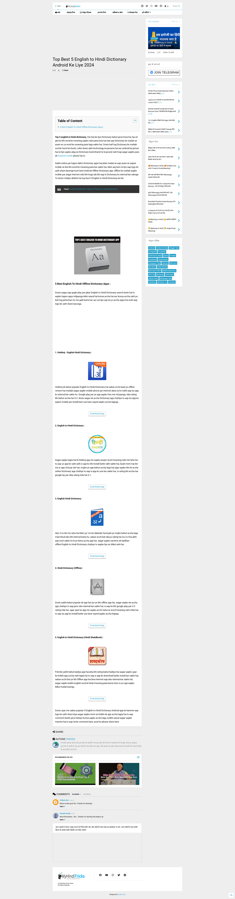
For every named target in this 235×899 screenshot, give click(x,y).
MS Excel (173, 263)
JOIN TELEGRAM (166, 72)
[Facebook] (161, 6)
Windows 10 (162, 282)
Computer (152, 252)
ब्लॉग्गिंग (146, 12)
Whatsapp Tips (165, 278)
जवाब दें (61, 806)
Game (166, 255)
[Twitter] (147, 6)
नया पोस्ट (152, 85)
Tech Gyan (154, 38)
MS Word (152, 267)
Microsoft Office (155, 271)
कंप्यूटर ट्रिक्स (86, 12)
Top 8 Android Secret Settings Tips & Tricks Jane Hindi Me (73, 778)
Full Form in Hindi (155, 255)
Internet (165, 263)
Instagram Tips (154, 263)
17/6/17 (71, 800)
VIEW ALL (175, 84)
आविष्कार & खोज (117, 12)
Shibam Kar (64, 800)
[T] (142, 6)
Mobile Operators (169, 271)
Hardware (152, 259)
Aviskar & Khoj (162, 248)
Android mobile (65, 155)
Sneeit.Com (122, 894)
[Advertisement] (97, 35)
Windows (152, 282)
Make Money (162, 267)
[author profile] (58, 70)
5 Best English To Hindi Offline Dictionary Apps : (82, 127)
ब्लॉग (58, 12)
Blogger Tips (174, 248)
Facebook (162, 252)
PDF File (152, 274)
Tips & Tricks (153, 278)
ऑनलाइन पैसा (133, 12)
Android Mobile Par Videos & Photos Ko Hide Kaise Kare (93, 189)
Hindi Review (163, 259)
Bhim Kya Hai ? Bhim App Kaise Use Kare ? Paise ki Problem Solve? (119, 778)
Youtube (172, 282)
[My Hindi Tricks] (73, 7)
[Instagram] (151, 6)
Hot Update (153, 21)
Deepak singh (65, 813)
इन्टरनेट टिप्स (101, 12)
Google (172, 255)
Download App (97, 413)
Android (152, 248)
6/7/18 (73, 813)
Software (160, 274)
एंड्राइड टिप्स (70, 12)
